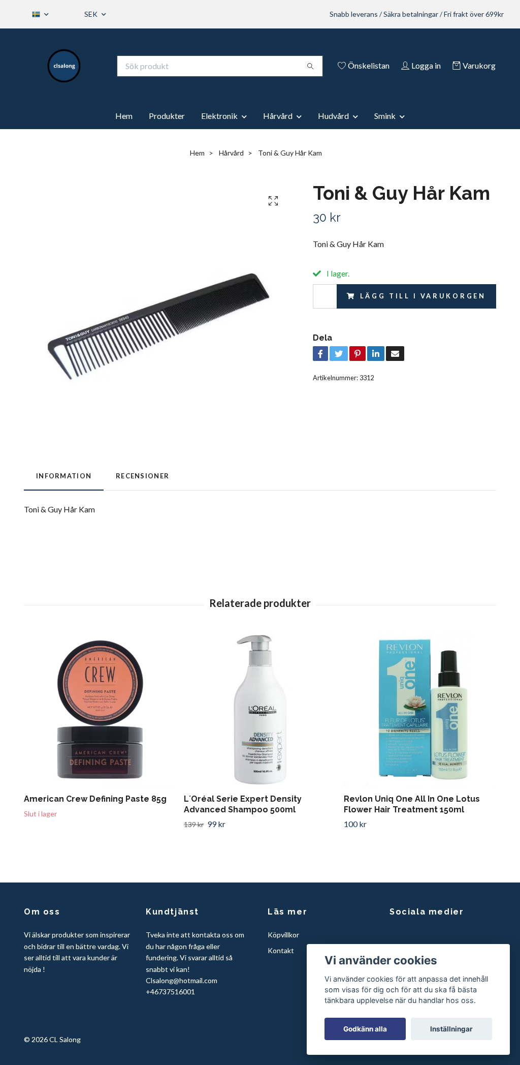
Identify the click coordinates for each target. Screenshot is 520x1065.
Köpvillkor (283, 934)
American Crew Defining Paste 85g (95, 799)
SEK (91, 14)
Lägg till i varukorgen (423, 296)
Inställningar (451, 1029)
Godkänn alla (365, 1029)
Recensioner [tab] (142, 476)
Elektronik (219, 115)
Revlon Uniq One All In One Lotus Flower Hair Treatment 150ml (412, 804)
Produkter (167, 115)
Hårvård (277, 115)
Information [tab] (63, 476)
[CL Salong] (64, 66)
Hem (124, 115)
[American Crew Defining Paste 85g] (100, 709)
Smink (385, 115)
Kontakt (281, 950)
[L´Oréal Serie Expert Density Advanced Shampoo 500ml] (260, 709)
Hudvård (333, 115)
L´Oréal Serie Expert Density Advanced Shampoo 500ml (243, 804)
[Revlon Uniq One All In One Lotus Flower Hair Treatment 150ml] (420, 709)
